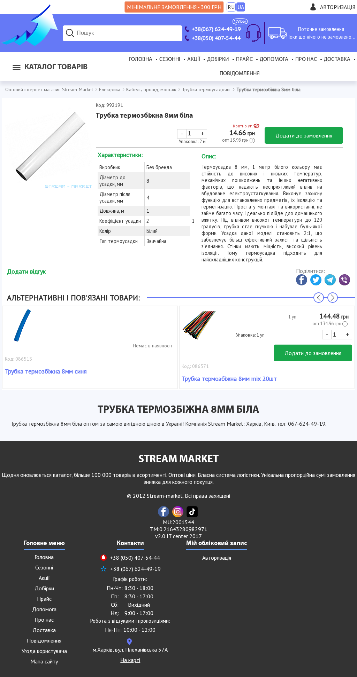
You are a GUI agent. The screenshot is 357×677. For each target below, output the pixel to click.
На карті (130, 659)
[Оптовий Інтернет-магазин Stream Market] (29, 43)
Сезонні (169, 59)
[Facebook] (163, 511)
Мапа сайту (44, 661)
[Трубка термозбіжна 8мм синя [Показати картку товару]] (22, 329)
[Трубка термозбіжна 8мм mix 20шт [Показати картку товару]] (199, 329)
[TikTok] (192, 511)
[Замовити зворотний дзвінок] (253, 33)
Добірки (218, 59)
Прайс (244, 59)
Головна (140, 59)
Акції (193, 59)
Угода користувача (44, 650)
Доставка (337, 59)
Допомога (274, 59)
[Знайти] (70, 33)
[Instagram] (177, 511)
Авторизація (337, 6)
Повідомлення (240, 74)
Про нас (306, 59)
